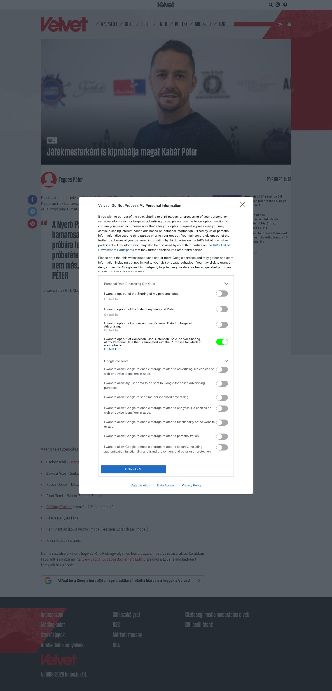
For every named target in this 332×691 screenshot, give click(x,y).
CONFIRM (133, 469)
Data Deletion (140, 485)
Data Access (166, 485)
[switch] (222, 293)
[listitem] (166, 283)
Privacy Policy (191, 485)
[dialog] (166, 345)
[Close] (244, 206)
